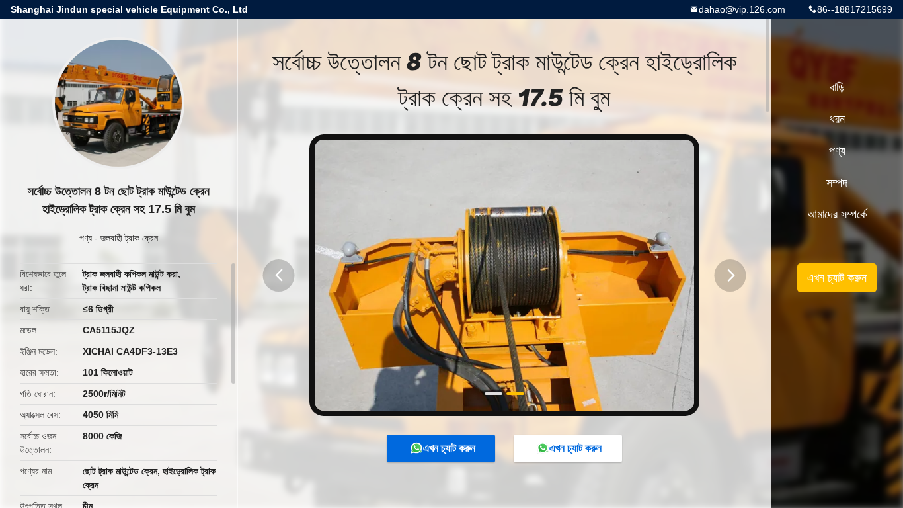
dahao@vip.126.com (742, 9)
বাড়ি (837, 87)
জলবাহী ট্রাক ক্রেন (129, 238)
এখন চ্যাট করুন (449, 448)
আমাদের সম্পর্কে (837, 214)
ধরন (837, 119)
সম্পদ (836, 182)
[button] (279, 275)
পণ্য (85, 238)
